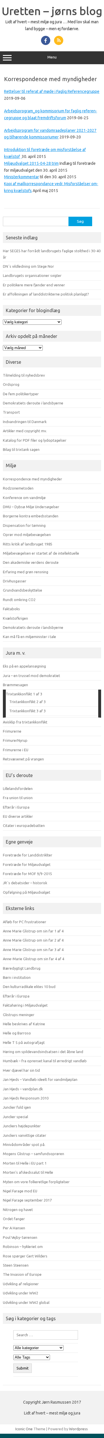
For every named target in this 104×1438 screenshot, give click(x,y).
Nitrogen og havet (18, 1210)
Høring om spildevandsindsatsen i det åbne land (43, 1052)
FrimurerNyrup (15, 740)
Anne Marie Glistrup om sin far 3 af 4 (33, 950)
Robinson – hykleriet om (23, 1247)
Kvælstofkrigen (15, 618)
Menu (52, 57)
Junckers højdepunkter (22, 1126)
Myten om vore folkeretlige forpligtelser (36, 1182)
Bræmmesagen (15, 685)
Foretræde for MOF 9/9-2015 (27, 874)
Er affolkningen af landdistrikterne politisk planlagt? (46, 294)
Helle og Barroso (17, 1033)
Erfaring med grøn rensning (25, 572)
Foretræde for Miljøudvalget (27, 864)
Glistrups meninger (18, 1015)
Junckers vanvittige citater (24, 1135)
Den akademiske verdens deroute (31, 562)
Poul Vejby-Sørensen (20, 1237)
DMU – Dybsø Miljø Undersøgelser (31, 507)
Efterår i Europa (16, 807)
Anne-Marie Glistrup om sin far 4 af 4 (33, 959)
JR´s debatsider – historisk (25, 883)
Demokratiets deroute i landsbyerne (33, 403)
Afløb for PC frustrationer (24, 922)
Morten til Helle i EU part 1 (25, 1163)
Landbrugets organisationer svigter (32, 275)
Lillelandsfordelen (18, 789)
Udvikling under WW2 (20, 1293)
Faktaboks (11, 609)
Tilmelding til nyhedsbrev (24, 375)
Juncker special (15, 1117)
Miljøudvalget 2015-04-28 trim (31, 163)
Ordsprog (11, 384)
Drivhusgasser (14, 581)
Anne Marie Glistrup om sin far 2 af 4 (33, 940)
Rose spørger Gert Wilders (25, 1256)
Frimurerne (12, 731)
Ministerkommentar (21, 177)
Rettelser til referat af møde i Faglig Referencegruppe (51, 91)
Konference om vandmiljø (24, 498)
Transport (11, 412)
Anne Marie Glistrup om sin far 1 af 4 (33, 931)
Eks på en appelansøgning (24, 666)
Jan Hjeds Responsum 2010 (26, 1098)
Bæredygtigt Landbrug (21, 968)
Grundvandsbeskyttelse (22, 590)
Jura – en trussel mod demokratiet (31, 676)
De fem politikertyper (21, 394)
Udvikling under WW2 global (26, 1302)
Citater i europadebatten (24, 825)
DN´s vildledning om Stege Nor (28, 266)
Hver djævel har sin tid (21, 1070)
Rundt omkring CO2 (19, 600)
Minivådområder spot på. (24, 1144)
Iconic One (24, 1429)
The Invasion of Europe (22, 1274)
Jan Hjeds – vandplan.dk (23, 1089)
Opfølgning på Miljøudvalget (26, 892)
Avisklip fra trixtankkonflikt (25, 722)
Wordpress (78, 1429)
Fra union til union (18, 798)
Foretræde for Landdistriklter (27, 855)
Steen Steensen (16, 1265)
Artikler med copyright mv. (25, 431)
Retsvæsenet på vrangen (23, 759)
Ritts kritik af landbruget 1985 (27, 544)
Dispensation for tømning (24, 525)
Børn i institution (17, 977)
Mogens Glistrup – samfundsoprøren (33, 1154)
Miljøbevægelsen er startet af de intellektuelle (41, 553)
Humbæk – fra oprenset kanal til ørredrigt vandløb (45, 1061)
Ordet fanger (14, 1219)
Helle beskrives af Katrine (24, 1024)
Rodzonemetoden (18, 488)
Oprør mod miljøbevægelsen (27, 535)
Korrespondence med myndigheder (32, 479)
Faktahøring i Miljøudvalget (25, 1005)
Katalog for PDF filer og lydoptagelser (34, 440)
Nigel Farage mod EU (20, 1191)
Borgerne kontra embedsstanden (30, 516)
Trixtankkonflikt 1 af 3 (24, 694)
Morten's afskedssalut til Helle (28, 1172)
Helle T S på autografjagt (24, 1042)
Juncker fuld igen (17, 1107)
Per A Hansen (14, 1228)
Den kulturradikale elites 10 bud (29, 987)
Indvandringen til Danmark (25, 422)
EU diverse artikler (18, 816)
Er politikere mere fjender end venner (34, 285)
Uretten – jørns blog (52, 11)
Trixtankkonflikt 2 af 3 (27, 702)
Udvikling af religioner (21, 1284)
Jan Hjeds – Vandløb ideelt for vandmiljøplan (40, 1079)
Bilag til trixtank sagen (21, 449)
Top (97, 1430)
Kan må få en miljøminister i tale (29, 637)
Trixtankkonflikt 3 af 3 (27, 711)
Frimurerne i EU (15, 750)
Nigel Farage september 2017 (27, 1200)
